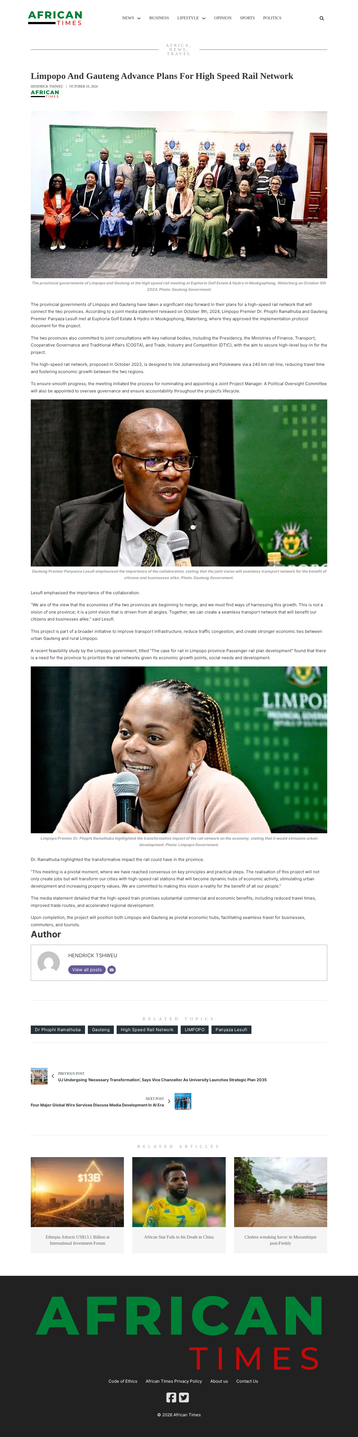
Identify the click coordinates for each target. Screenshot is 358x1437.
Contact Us (247, 1381)
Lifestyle (188, 18)
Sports (247, 18)
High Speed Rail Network (147, 1029)
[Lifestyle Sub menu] (204, 18)
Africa (178, 45)
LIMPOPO (195, 1029)
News (128, 18)
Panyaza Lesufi (231, 1029)
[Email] (111, 970)
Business (159, 18)
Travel (179, 54)
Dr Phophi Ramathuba (58, 1029)
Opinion (223, 18)
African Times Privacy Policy (174, 1381)
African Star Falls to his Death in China (179, 1237)
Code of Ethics (123, 1381)
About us (219, 1381)
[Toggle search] (321, 18)
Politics (272, 18)
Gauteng (101, 1029)
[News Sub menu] (139, 18)
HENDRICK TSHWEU (47, 86)
